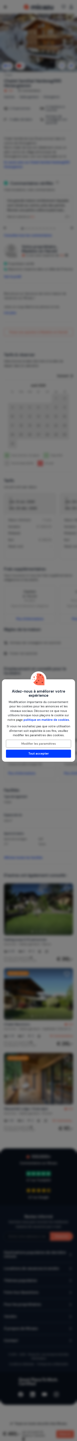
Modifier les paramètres (38, 744)
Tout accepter (38, 754)
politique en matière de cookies (46, 720)
